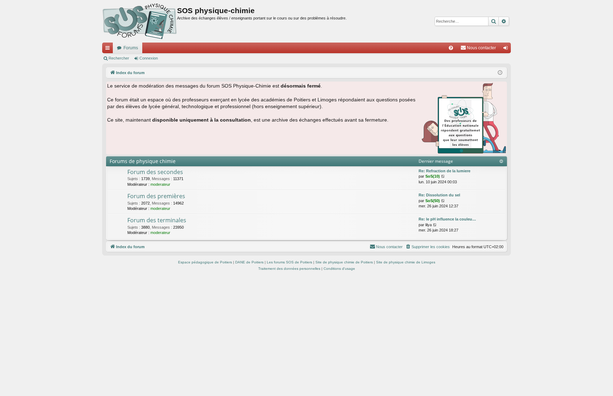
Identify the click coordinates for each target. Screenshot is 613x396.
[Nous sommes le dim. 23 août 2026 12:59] (500, 73)
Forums (130, 47)
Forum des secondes (155, 172)
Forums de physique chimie (143, 161)
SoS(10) (432, 176)
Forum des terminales (156, 220)
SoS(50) (432, 201)
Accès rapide (109, 49)
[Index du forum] (139, 21)
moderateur (160, 184)
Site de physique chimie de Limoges (405, 262)
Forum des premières (156, 196)
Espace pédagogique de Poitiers (205, 262)
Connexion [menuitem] (507, 49)
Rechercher (119, 58)
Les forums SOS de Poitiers (289, 262)
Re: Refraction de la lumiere (444, 171)
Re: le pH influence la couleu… (447, 219)
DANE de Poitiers (249, 262)
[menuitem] (451, 48)
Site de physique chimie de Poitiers (344, 262)
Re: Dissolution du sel (439, 195)
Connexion (148, 58)
